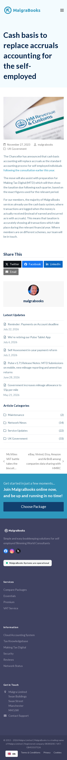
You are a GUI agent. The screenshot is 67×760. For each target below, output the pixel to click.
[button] (62, 10)
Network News (17, 422)
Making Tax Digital (14, 647)
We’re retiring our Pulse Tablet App (29, 337)
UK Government (17, 148)
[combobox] (11, 754)
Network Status (13, 666)
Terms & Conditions (30, 752)
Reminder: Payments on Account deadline (33, 324)
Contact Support (18, 715)
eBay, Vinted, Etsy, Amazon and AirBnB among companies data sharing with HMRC (43, 461)
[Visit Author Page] (33, 289)
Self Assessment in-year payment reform (32, 350)
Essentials (9, 596)
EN (13, 753)
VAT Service (10, 608)
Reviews (8, 659)
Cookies (58, 752)
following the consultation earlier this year (28, 170)
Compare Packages (15, 589)
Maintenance (16, 415)
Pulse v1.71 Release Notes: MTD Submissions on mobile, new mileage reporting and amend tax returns (33, 367)
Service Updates (18, 430)
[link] (27, 563)
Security (8, 653)
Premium (8, 602)
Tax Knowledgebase (15, 641)
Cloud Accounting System (19, 635)
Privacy (46, 752)
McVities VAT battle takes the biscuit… (11, 461)
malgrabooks (45, 144)
